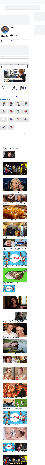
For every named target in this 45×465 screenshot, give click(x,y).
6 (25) (17, 86)
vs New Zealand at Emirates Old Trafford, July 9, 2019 (9, 40)
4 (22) (7, 88)
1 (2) (26, 89)
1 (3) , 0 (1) (8, 86)
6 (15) (26, 87)
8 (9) (16, 88)
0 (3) (16, 89)
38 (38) (17, 90)
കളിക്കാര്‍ (7, 11)
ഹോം (0, 11)
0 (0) (16, 87)
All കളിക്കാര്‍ (8, 99)
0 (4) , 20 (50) (8, 87)
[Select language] (39, 1)
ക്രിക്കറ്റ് (4, 11)
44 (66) (17, 96)
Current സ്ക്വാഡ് (3, 99)
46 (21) (26, 90)
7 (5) (26, 86)
